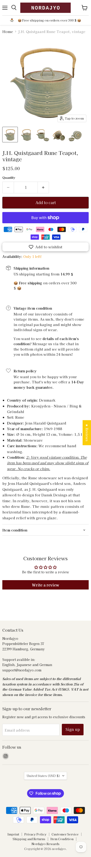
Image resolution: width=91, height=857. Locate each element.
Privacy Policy (35, 834)
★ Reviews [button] (87, 432)
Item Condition (62, 839)
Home (7, 31)
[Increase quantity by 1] (43, 187)
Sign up (73, 729)
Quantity (8, 177)
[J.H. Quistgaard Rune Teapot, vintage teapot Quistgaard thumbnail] (10, 134)
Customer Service (65, 834)
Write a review (45, 585)
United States (43, 775)
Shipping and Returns (29, 839)
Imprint (13, 834)
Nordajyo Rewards (46, 844)
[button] (45, 246)
